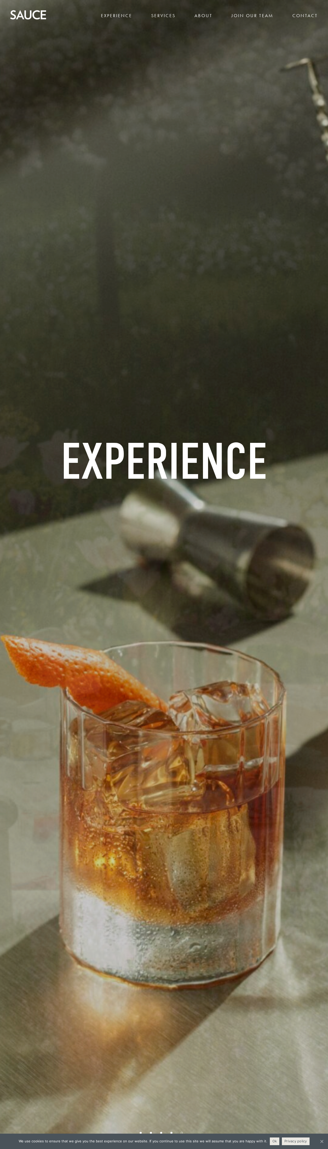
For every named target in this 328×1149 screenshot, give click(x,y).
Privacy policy (295, 1141)
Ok (274, 1141)
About (203, 15)
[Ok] (321, 1141)
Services (163, 15)
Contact (305, 15)
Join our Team (252, 15)
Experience (116, 15)
